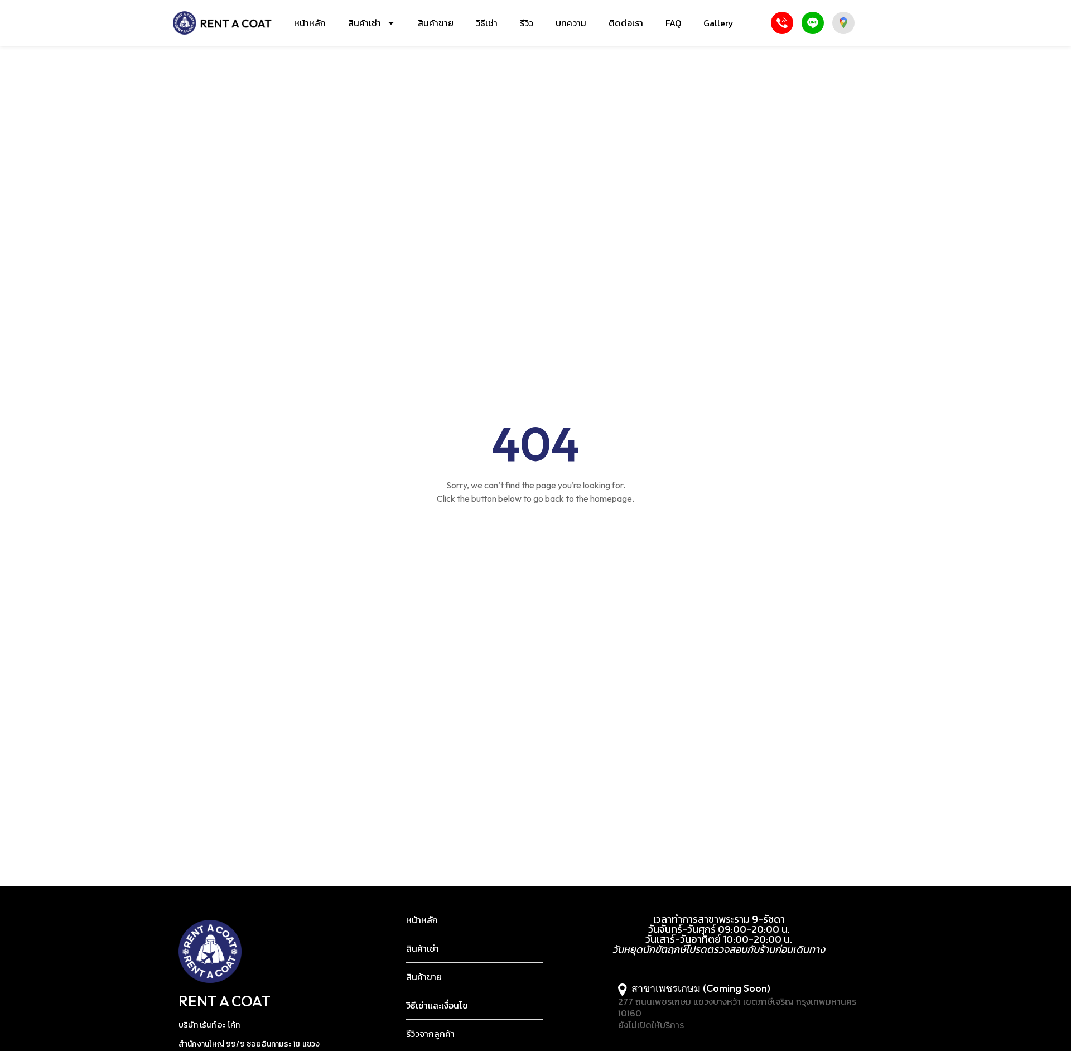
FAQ (673, 23)
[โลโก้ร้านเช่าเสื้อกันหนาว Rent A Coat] (222, 23)
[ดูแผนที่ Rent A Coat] (843, 23)
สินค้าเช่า (364, 23)
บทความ (571, 23)
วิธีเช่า (487, 23)
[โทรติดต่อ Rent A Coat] (782, 23)
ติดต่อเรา (626, 23)
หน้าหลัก (310, 23)
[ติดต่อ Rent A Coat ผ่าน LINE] (813, 23)
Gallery (718, 23)
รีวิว (526, 23)
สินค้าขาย (436, 23)
